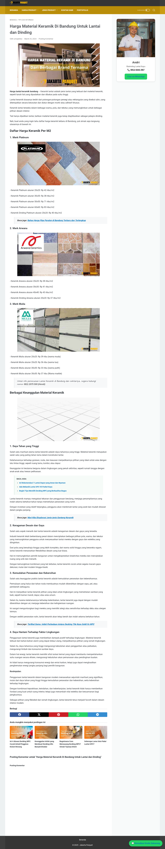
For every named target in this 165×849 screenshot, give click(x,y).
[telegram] (97, 714)
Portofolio (82, 10)
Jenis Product (49, 10)
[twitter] (39, 714)
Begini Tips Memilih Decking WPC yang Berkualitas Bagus (43, 491)
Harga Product (29, 10)
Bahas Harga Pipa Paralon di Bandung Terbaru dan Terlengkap (56, 220)
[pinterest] (58, 714)
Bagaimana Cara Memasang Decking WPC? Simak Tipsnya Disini (70, 744)
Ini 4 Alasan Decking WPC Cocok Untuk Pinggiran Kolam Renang (20, 744)
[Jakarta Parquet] (20, 3)
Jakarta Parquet (86, 845)
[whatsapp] (78, 714)
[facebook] (19, 714)
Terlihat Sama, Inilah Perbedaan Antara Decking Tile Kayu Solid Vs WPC (60, 624)
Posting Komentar (46, 39)
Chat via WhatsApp (136, 76)
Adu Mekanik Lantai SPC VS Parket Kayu (35, 487)
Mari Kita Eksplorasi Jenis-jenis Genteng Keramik (50, 517)
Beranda (14, 10)
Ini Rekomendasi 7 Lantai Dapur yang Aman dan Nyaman (42, 483)
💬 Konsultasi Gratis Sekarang (145, 843)
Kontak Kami (67, 10)
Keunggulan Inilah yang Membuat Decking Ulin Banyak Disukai (44, 744)
